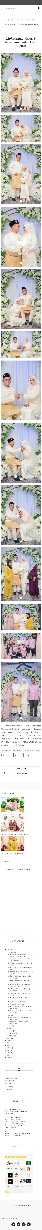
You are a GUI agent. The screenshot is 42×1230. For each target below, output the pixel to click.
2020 (8, 1038)
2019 (8, 1041)
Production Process (11, 1078)
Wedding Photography (32, 750)
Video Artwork (9, 1084)
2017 (8, 1045)
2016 (8, 1048)
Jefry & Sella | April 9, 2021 (16, 1004)
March (11, 1031)
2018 (8, 1043)
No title (10, 1015)
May (10, 1028)
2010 (8, 1058)
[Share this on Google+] (22, 755)
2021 (8, 950)
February (12, 1033)
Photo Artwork (9, 1081)
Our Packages (9, 1087)
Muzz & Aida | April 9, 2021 (16, 1002)
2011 (8, 1055)
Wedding (8, 750)
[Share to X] (15, 755)
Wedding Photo (18, 750)
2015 (8, 1050)
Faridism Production (30, 1218)
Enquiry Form (9, 1089)
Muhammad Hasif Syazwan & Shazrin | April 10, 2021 (18, 955)
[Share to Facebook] (9, 755)
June (10, 1026)
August (11, 952)
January (11, 1036)
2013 (8, 1053)
